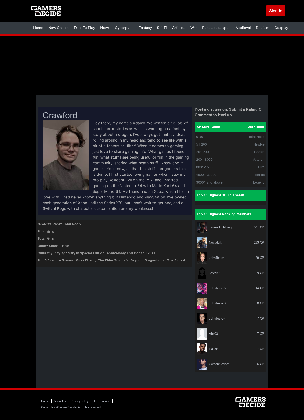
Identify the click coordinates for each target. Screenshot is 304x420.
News (105, 27)
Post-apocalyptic (216, 27)
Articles (178, 27)
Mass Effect (85, 260)
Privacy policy (80, 401)
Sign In (275, 10)
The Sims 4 (176, 260)
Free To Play (84, 27)
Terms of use (102, 401)
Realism (262, 27)
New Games (58, 27)
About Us (60, 401)
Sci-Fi (162, 27)
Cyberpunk (124, 27)
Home (38, 27)
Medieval (243, 27)
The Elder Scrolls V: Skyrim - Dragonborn (131, 260)
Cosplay (281, 27)
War (193, 27)
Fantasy (145, 27)
